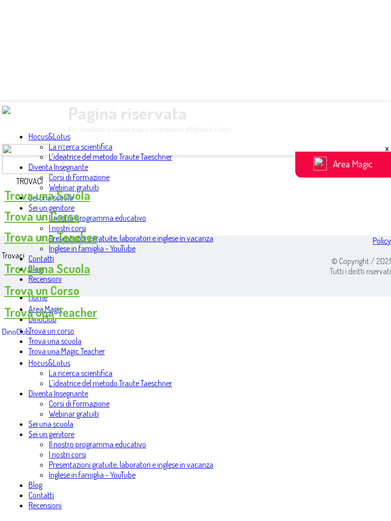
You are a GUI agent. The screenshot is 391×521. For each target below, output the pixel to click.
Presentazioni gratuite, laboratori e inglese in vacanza (131, 238)
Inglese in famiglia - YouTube (92, 248)
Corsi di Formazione (79, 177)
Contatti (41, 258)
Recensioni (45, 279)
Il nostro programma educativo (97, 218)
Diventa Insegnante (58, 393)
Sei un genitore (51, 207)
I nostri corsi (67, 228)
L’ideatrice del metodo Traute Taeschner (110, 157)
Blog (35, 485)
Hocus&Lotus (49, 136)
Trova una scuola (55, 341)
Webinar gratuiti (74, 414)
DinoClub (16, 332)
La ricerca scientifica (81, 146)
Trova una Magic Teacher (67, 351)
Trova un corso (51, 331)
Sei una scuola (51, 424)
